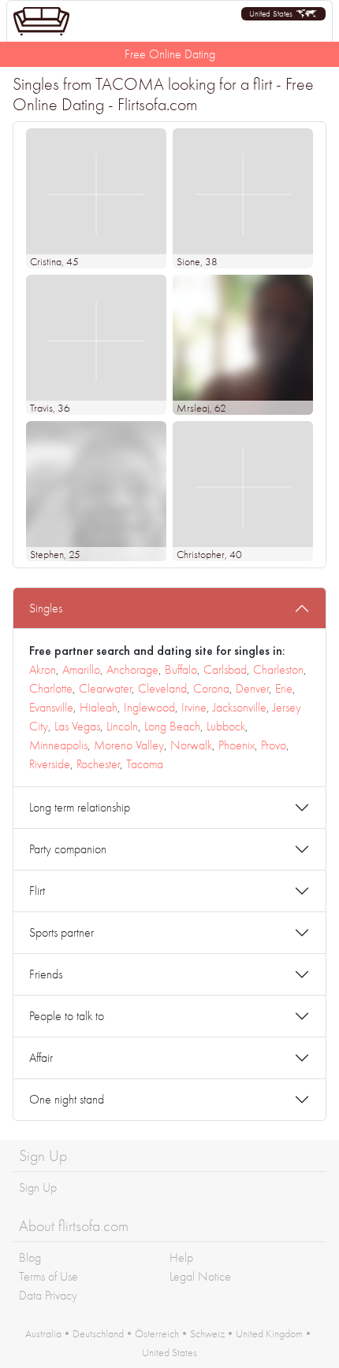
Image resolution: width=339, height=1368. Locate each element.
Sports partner (61, 932)
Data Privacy (48, 1295)
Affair (41, 1057)
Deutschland (98, 1333)
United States (169, 1352)
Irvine (194, 707)
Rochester (98, 764)
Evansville (51, 707)
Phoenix (236, 745)
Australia (43, 1333)
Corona (211, 688)
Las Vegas (77, 726)
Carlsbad (225, 669)
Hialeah (98, 707)
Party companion (67, 849)
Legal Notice (200, 1276)
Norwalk (191, 745)
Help (181, 1257)
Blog (30, 1257)
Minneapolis (58, 745)
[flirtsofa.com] (41, 21)
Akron (42, 669)
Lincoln (122, 726)
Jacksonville (239, 707)
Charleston (278, 669)
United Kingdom (269, 1333)
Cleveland (162, 688)
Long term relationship (79, 807)
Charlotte (51, 688)
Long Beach (172, 726)
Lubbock (226, 726)
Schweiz (207, 1333)
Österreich (157, 1333)
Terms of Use (48, 1276)
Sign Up (38, 1187)
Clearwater (105, 688)
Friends (45, 974)
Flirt (37, 890)
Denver (252, 688)
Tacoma (144, 764)
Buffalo (181, 669)
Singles (45, 608)
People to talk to (66, 1016)
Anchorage (132, 669)
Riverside (49, 764)
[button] (283, 13)
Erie (283, 688)
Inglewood (149, 707)
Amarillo (81, 669)
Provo (273, 745)
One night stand (66, 1099)
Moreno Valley (129, 745)
